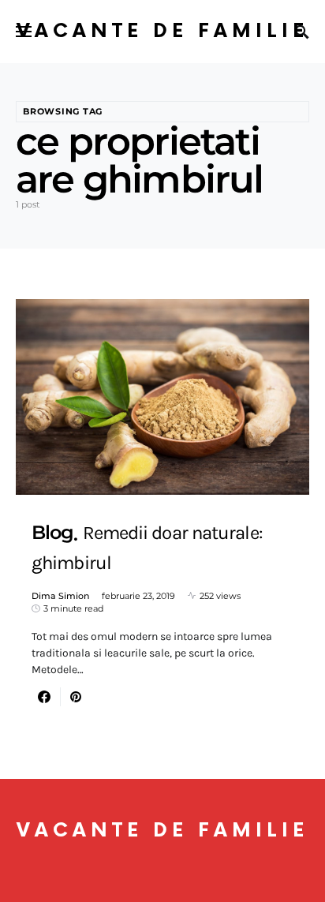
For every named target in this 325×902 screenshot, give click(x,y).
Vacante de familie (162, 31)
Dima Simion (60, 595)
